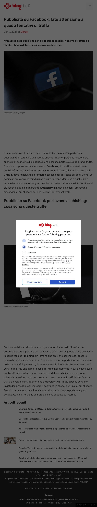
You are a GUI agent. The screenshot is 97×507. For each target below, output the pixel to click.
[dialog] (48, 253)
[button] (48, 252)
